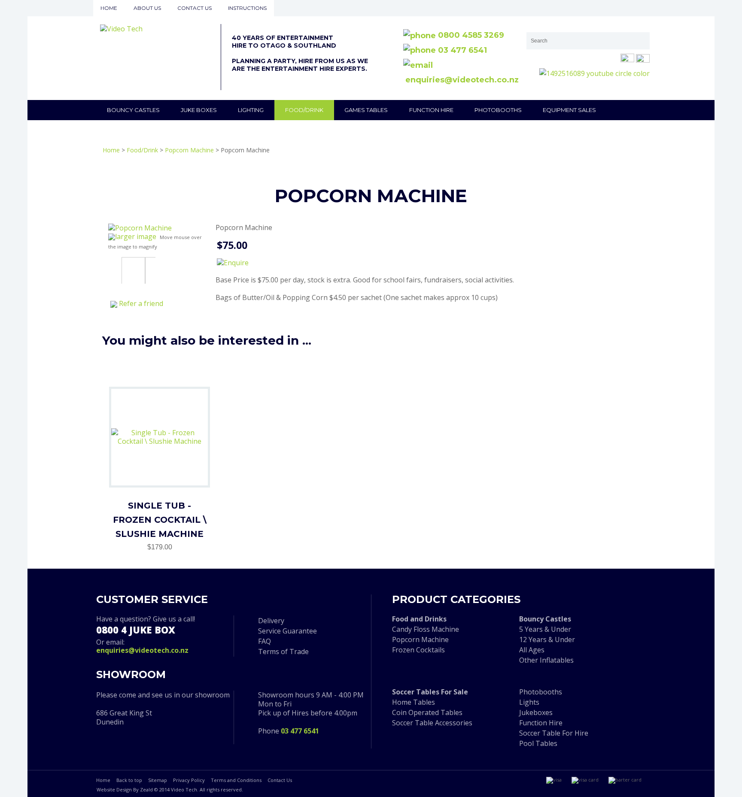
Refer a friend (141, 303)
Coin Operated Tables (427, 712)
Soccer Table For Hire (553, 733)
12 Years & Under (547, 639)
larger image (135, 236)
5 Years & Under (545, 629)
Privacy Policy (189, 780)
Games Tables (366, 109)
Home (108, 8)
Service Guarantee (287, 631)
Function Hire (431, 109)
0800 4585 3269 (470, 35)
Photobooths (498, 109)
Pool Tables (538, 743)
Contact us (194, 8)
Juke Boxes (199, 109)
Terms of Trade (283, 651)
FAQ (264, 641)
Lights (529, 702)
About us (147, 8)
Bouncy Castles (133, 109)
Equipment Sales (569, 109)
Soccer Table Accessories (432, 722)
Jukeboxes (536, 712)
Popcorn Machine (189, 150)
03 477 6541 (461, 50)
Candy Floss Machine (425, 629)
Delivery (271, 620)
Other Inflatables (546, 660)
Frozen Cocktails (418, 650)
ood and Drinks (421, 619)
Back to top (129, 780)
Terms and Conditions (236, 780)
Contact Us (280, 780)
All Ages (531, 650)
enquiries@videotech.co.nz (142, 650)
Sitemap (157, 780)
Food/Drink (304, 109)
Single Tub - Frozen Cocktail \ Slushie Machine (160, 519)
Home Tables (413, 702)
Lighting (251, 109)
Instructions (247, 8)
